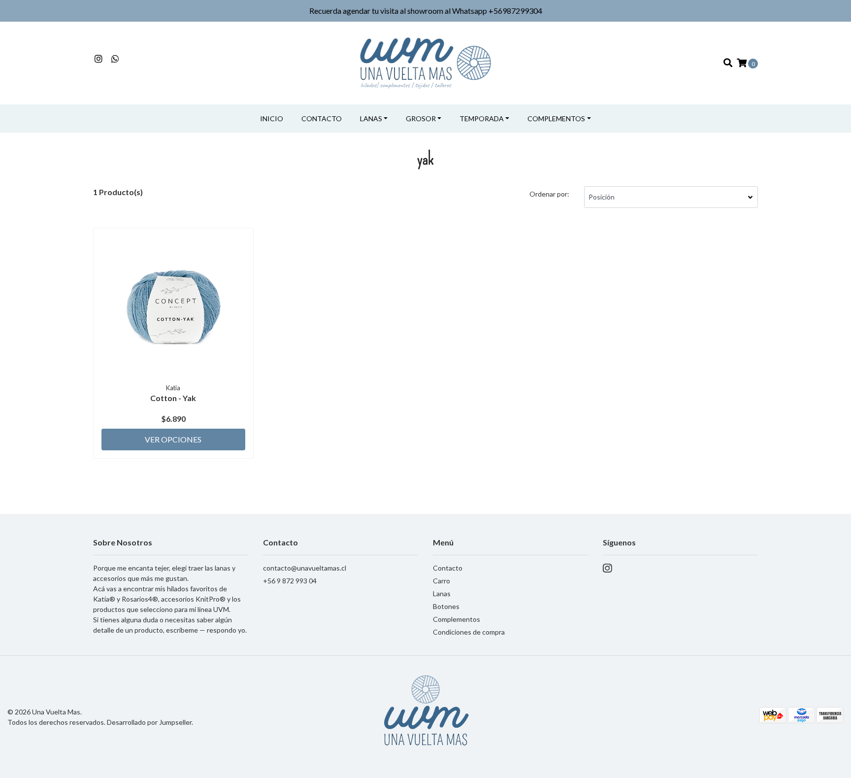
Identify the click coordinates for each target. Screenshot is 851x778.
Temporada (481, 118)
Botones (446, 606)
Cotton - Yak (173, 398)
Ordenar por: (549, 194)
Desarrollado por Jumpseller (149, 722)
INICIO (271, 118)
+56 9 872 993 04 (290, 580)
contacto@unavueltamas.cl (304, 568)
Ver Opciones (173, 439)
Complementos (556, 118)
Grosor (421, 118)
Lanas (371, 118)
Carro (441, 580)
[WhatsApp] (115, 59)
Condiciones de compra (469, 632)
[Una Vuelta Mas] (425, 62)
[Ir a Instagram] (98, 59)
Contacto (321, 118)
